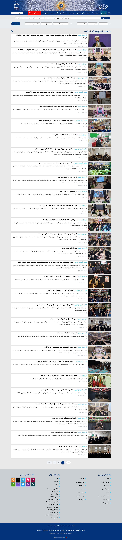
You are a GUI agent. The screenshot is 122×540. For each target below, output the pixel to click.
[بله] (33, 484)
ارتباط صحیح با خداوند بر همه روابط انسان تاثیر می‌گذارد (66, 347)
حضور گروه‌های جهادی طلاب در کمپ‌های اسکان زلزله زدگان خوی (63, 376)
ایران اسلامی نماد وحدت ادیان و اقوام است (69, 135)
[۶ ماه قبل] (99, 54)
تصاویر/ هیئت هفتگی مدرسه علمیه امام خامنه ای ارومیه (64, 390)
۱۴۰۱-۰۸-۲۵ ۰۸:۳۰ (81, 438)
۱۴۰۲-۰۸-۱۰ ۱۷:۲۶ (81, 339)
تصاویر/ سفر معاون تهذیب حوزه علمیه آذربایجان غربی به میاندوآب (61, 149)
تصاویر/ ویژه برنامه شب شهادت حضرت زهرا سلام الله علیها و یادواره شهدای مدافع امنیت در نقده (52, 262)
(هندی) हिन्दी (54, 492)
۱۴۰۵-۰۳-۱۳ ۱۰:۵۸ (81, 46)
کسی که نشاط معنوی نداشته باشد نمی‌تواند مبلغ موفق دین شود (63, 106)
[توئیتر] (18, 480)
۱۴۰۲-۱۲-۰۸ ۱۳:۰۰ (81, 242)
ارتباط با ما (106, 500)
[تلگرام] (23, 480)
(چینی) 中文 (54, 518)
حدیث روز (105, 18)
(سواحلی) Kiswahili (52, 507)
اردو (57, 486)
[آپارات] (28, 480)
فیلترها (70, 24)
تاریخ (110, 24)
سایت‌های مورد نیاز (34, 13)
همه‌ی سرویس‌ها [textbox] (63, 24)
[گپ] (18, 484)
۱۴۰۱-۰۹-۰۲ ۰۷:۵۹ (81, 426)
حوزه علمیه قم (86, 13)
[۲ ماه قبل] (99, 40)
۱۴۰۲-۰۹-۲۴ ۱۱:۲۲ (81, 299)
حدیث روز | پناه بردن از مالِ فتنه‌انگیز (25, 18)
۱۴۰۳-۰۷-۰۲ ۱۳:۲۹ (81, 228)
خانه (109, 13)
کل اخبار (103, 13)
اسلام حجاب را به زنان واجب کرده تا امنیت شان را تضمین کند (64, 276)
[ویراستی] (23, 484)
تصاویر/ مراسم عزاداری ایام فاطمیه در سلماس (67, 291)
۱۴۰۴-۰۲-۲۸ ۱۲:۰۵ (81, 100)
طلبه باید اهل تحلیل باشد (74, 248)
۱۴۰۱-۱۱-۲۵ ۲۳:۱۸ (81, 367)
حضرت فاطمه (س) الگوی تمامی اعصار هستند (68, 319)
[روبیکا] (28, 484)
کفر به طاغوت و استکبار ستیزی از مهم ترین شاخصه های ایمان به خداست (61, 234)
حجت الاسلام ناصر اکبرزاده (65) (96, 31)
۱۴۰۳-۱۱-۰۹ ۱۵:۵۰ (81, 140)
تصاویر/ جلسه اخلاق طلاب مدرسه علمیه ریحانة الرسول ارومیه (62, 120)
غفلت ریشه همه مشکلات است (73, 446)
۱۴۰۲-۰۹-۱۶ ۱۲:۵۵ (81, 327)
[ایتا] (13, 480)
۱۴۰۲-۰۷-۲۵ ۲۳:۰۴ (81, 355)
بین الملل (71, 13)
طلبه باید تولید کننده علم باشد (73, 191)
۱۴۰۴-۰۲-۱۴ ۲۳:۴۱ (81, 126)
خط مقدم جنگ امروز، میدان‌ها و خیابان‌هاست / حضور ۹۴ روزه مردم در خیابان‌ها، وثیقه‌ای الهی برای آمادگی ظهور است (51, 36)
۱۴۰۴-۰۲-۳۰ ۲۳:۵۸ (81, 86)
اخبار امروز (16, 24)
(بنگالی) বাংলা (54, 494)
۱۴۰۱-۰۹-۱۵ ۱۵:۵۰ (82, 412)
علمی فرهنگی (63, 13)
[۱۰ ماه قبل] (99, 69)
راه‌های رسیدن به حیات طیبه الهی (72, 177)
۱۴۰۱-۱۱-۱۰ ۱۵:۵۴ (82, 381)
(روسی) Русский (53, 499)
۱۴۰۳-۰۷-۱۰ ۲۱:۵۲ (81, 214)
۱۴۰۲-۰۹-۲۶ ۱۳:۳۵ (81, 270)
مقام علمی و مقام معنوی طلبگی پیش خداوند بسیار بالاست (65, 220)
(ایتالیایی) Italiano (52, 510)
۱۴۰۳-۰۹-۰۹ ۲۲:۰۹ (81, 171)
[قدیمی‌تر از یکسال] (99, 83)
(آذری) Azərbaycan (52, 505)
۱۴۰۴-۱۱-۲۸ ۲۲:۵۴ (81, 58)
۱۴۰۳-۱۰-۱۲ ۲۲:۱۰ (81, 157)
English (56, 481)
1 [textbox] (106, 24)
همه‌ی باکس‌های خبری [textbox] (33, 24)
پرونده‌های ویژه (79, 496)
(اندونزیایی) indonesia (51, 515)
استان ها (78, 13)
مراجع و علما (96, 13)
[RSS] (12, 31)
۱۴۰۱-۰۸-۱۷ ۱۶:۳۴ (81, 455)
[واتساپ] (13, 484)
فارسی (56, 479)
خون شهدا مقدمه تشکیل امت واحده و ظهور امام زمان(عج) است (63, 206)
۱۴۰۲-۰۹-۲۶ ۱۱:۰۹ (82, 282)
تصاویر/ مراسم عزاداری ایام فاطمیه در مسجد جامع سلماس (63, 163)
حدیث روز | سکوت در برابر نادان (72, 18)
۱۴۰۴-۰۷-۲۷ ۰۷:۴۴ (81, 72)
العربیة (56, 484)
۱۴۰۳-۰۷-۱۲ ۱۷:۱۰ (81, 197)
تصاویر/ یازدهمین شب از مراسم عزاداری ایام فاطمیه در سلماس (62, 305)
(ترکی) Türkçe (54, 497)
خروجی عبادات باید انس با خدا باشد (72, 333)
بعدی (49, 462)
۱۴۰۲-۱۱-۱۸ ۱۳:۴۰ (81, 256)
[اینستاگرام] (33, 480)
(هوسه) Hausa (54, 512)
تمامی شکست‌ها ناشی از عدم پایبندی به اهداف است (67, 64)
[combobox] (103, 23)
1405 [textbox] (85, 24)
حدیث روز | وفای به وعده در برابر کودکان (49, 18)
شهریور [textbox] (95, 24)
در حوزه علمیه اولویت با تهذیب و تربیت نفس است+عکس (65, 78)
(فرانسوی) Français (52, 489)
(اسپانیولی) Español (52, 502)
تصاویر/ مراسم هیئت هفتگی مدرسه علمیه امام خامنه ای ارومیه (62, 361)
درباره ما (81, 500)
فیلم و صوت (45, 13)
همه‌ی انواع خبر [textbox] (47, 24)
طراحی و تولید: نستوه (59, 537)
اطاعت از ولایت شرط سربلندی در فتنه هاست (69, 418)
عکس (51, 13)
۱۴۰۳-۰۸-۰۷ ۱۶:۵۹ (81, 185)
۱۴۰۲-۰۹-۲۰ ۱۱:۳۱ (81, 313)
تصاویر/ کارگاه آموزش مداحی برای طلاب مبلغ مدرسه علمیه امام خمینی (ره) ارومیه (56, 92)
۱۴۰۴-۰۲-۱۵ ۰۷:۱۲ (81, 112)
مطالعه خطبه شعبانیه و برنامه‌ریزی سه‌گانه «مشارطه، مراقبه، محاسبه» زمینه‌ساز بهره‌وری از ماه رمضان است (51, 50)
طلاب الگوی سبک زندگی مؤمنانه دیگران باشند (69, 432)
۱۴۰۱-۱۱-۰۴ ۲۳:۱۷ (81, 396)
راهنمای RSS (105, 503)
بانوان (56, 13)
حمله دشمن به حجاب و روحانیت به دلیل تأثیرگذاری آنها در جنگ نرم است (61, 404)
